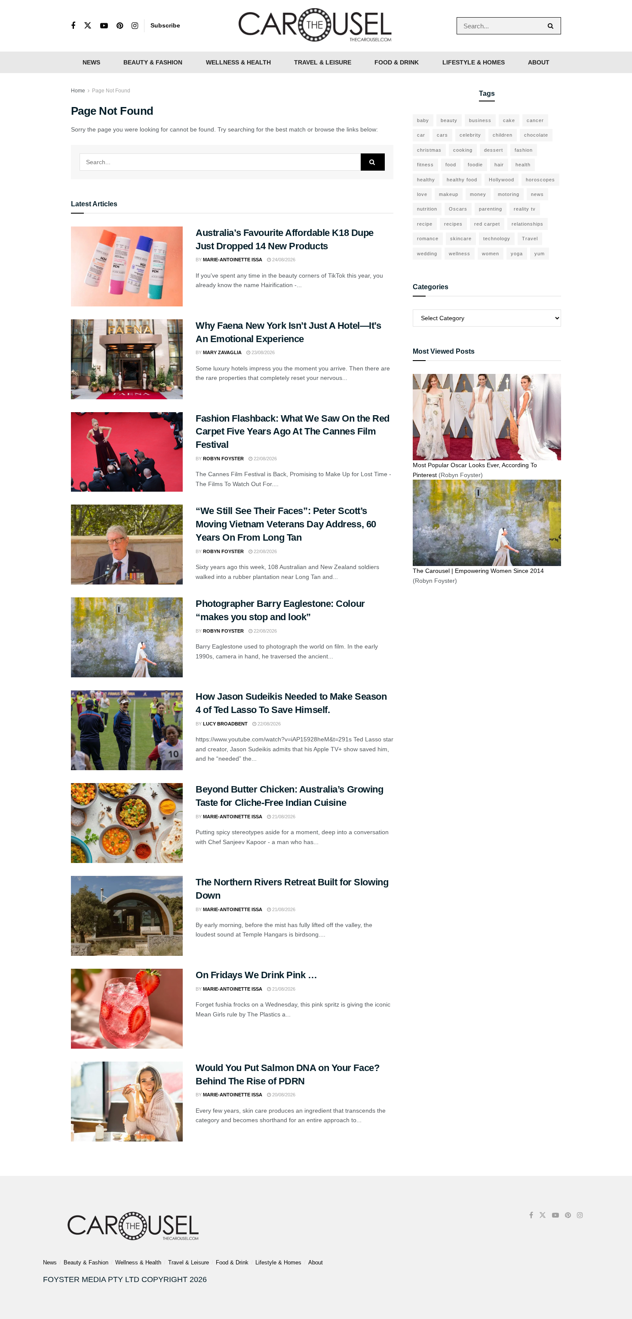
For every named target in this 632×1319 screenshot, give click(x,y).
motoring (508, 194)
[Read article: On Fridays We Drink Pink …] (127, 1009)
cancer (535, 120)
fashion (524, 150)
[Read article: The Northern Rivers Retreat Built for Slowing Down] (127, 916)
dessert (493, 150)
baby (423, 120)
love (422, 194)
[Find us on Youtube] (104, 26)
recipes (453, 223)
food (450, 164)
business (480, 120)
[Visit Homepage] (316, 25)
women (490, 253)
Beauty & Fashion (152, 62)
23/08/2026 (262, 352)
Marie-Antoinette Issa (232, 259)
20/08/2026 (283, 1094)
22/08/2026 (264, 458)
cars (442, 135)
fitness (425, 164)
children (502, 135)
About (538, 62)
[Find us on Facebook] (73, 26)
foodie (475, 164)
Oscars (458, 208)
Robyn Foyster (223, 458)
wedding (427, 253)
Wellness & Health (238, 62)
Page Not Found (111, 91)
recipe (425, 223)
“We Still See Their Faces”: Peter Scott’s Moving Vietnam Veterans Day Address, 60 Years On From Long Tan (286, 524)
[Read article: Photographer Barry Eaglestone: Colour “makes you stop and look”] (127, 637)
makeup (448, 194)
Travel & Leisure (322, 62)
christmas (429, 150)
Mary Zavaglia (222, 352)
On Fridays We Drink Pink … (256, 975)
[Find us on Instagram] (135, 26)
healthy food (462, 179)
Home (78, 91)
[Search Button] (552, 25)
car (421, 135)
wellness (459, 253)
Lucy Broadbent (225, 723)
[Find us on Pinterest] (120, 26)
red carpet (487, 223)
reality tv (525, 208)
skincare (461, 238)
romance (428, 238)
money (478, 194)
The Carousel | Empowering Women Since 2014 (478, 570)
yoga (517, 253)
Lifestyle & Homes (473, 62)
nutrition (427, 208)
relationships (527, 223)
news (537, 194)
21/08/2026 (283, 816)
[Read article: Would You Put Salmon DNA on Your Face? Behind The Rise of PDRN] (127, 1102)
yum (539, 253)
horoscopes (540, 179)
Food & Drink (396, 62)
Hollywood (501, 179)
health (523, 164)
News (91, 62)
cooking (462, 150)
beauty (449, 120)
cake (509, 120)
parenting (490, 208)
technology (496, 238)
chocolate (536, 135)
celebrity (470, 135)
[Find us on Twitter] (88, 26)
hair (499, 164)
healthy (426, 179)
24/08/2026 (283, 259)
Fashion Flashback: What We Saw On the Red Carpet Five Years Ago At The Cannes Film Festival (293, 431)
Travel (530, 238)
